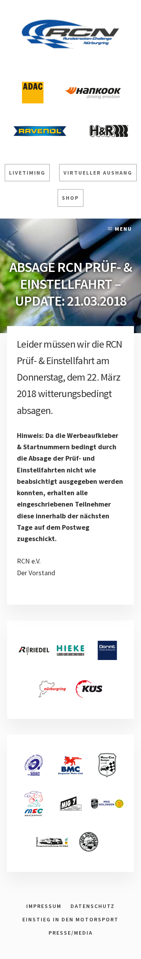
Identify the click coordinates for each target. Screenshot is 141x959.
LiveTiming (27, 172)
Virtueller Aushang (97, 172)
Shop (70, 197)
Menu (123, 228)
